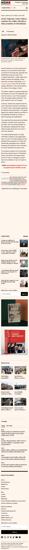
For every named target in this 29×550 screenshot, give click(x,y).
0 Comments (10, 31)
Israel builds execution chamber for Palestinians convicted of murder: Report (20, 393)
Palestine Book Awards (7, 511)
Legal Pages (10, 545)
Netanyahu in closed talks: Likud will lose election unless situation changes (13, 458)
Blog (2, 492)
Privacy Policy (5, 515)
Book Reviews (5, 488)
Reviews (3, 496)
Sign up (24, 294)
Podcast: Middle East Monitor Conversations (13, 501)
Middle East (9, 15)
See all (25, 236)
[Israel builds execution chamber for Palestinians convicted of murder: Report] (20, 386)
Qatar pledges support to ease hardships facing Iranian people (10, 282)
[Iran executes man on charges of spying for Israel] (20, 402)
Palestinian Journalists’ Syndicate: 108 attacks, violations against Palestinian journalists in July (7, 377)
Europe (3, 486)
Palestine (21, 15)
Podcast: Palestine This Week (9, 503)
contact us (23, 184)
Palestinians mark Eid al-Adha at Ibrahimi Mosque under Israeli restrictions (7, 409)
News (16, 15)
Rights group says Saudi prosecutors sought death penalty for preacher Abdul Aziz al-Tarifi (13, 433)
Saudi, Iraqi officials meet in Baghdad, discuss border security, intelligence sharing (9, 262)
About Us (3, 508)
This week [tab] (9, 425)
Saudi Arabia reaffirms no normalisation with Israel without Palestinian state (14, 451)
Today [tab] (3, 425)
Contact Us (4, 513)
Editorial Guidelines (6, 506)
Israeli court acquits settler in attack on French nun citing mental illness (14, 465)
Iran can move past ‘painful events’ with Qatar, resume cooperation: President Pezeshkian (8, 252)
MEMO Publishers (6, 517)
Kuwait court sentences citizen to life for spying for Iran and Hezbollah (6, 393)
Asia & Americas (5, 482)
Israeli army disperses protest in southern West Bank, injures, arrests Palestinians (20, 377)
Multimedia (4, 498)
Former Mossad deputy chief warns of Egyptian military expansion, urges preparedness (13, 442)
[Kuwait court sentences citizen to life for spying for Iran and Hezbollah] (7, 386)
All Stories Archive (6, 520)
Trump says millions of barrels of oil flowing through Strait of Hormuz (9, 242)
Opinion (3, 494)
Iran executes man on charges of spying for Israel (20, 409)
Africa (2, 480)
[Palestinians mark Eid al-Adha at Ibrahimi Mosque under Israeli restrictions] (7, 402)
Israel (3, 15)
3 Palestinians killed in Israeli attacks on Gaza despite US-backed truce (9, 272)
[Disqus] (14, 211)
